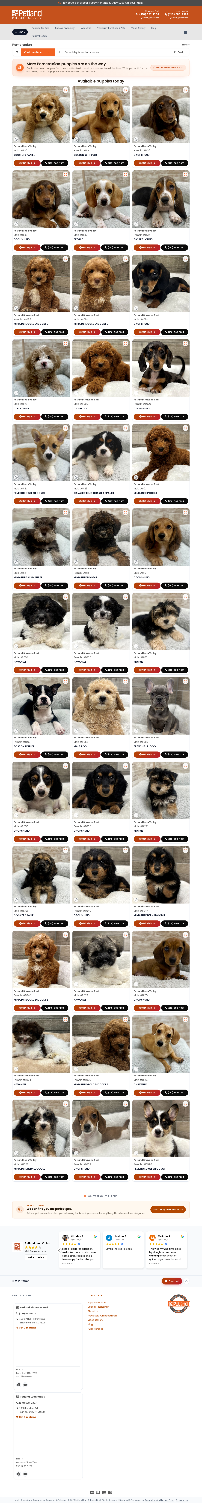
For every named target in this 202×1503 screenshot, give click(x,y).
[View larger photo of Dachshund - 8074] (185, 935)
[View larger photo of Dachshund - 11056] (125, 766)
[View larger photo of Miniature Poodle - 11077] (185, 428)
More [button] (187, 44)
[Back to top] (186, 1281)
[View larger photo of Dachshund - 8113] (185, 512)
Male (20, 150)
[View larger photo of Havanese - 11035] (125, 935)
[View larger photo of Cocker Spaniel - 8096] (65, 850)
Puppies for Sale (40, 28)
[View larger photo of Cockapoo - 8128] (65, 343)
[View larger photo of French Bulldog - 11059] (185, 681)
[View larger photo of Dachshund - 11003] (125, 1104)
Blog (153, 28)
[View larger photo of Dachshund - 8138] (65, 174)
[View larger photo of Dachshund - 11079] (185, 343)
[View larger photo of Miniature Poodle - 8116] (125, 512)
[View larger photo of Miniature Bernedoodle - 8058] (65, 1104)
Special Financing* (65, 28)
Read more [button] (68, 1263)
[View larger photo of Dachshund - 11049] (125, 850)
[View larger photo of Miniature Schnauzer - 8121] (65, 512)
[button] (187, 1250)
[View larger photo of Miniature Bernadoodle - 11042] (185, 850)
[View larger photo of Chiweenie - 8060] (185, 1019)
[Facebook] (18, 1384)
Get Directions (27, 1327)
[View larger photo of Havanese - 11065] (125, 597)
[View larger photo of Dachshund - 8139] (185, 90)
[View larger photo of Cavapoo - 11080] (125, 343)
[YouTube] (25, 1384)
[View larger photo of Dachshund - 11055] (65, 766)
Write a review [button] (36, 1257)
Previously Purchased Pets (111, 28)
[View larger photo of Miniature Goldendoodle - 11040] (65, 935)
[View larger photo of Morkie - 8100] (185, 597)
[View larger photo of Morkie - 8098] (185, 766)
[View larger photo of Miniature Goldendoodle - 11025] (125, 1019)
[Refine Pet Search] (17, 52)
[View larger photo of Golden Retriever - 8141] (125, 90)
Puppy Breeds (39, 36)
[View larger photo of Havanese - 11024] (65, 1019)
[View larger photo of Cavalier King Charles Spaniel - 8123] (125, 428)
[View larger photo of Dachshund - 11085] (185, 259)
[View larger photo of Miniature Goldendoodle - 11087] (125, 259)
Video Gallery (138, 28)
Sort (180, 52)
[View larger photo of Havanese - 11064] (65, 597)
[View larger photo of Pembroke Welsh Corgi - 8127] (65, 428)
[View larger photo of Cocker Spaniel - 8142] (65, 90)
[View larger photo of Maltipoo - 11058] (125, 681)
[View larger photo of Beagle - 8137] (125, 174)
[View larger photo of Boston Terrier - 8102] (65, 681)
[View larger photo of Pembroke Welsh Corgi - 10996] (185, 1104)
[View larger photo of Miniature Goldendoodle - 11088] (65, 259)
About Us (86, 28)
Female (81, 150)
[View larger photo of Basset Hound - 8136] (185, 174)
